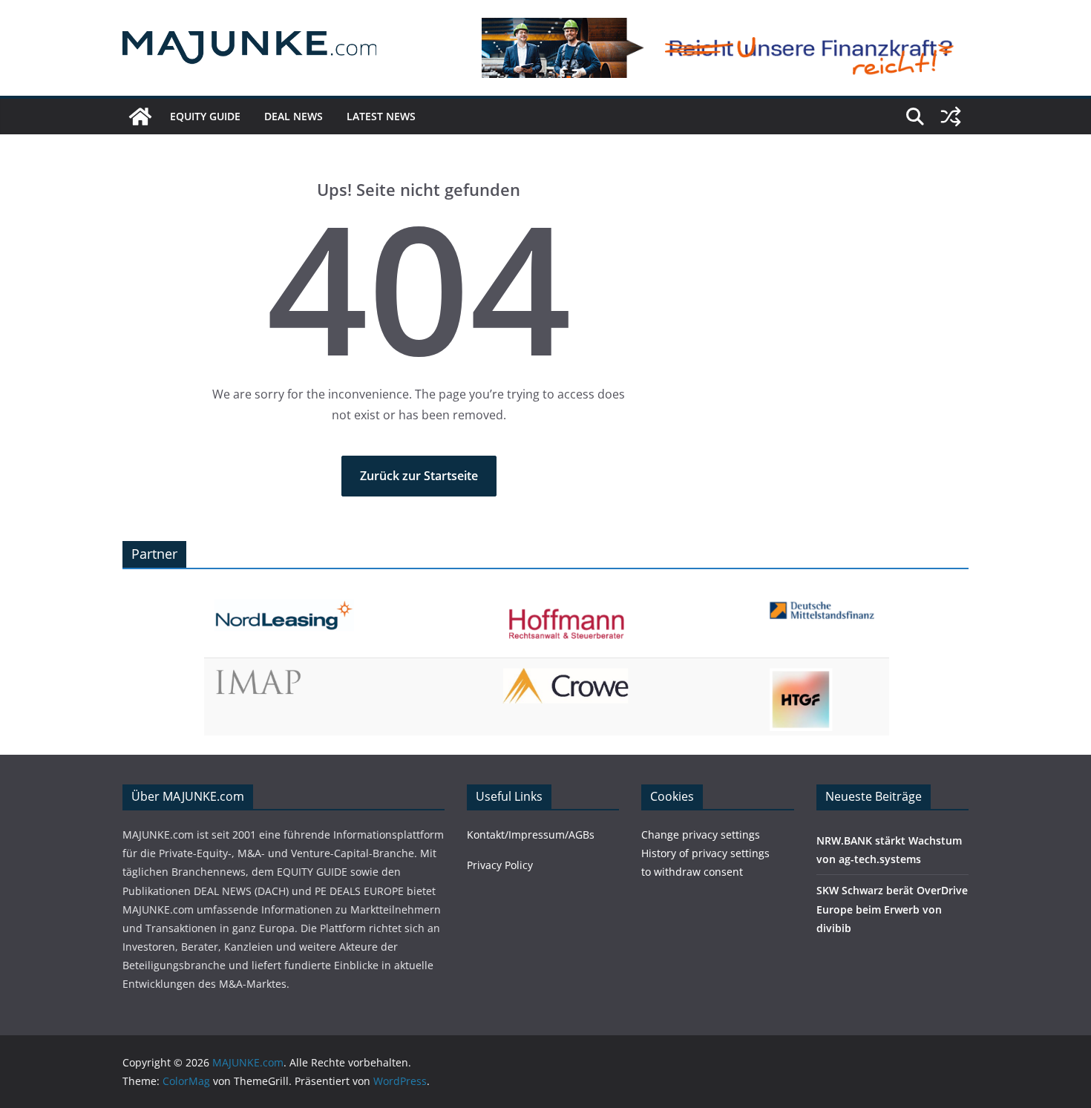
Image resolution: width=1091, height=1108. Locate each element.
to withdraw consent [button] (692, 872)
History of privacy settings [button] (705, 853)
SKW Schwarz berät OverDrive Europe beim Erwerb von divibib (892, 908)
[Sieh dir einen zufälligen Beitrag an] (951, 116)
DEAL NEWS (293, 116)
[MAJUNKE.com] (140, 116)
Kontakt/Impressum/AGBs (530, 834)
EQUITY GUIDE (205, 116)
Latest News (381, 116)
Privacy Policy (500, 865)
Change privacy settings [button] (700, 834)
